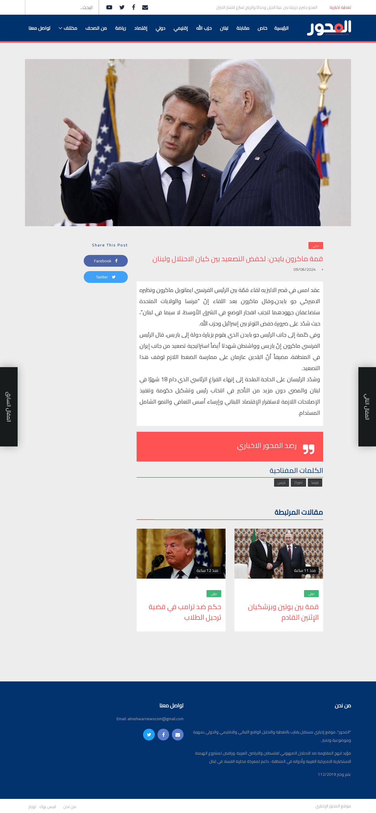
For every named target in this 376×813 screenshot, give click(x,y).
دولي (160, 27)
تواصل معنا (39, 27)
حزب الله (204, 27)
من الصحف (96, 27)
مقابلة (242, 27)
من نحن (69, 807)
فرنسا (315, 482)
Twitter (102, 277)
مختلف (70, 27)
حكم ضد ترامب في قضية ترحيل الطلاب (185, 612)
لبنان (224, 27)
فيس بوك (47, 807)
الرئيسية (281, 27)
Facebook (103, 261)
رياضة (120, 27)
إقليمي (181, 27)
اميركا (298, 482)
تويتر (32, 807)
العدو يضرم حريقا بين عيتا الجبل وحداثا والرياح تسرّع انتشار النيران (266, 7)
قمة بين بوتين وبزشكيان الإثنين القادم (283, 612)
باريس (282, 482)
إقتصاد (140, 27)
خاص (262, 27)
